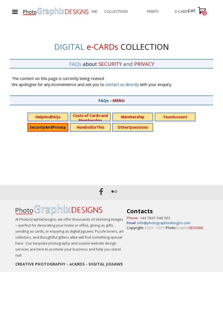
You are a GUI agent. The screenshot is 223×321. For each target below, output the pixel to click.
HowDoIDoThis (90, 127)
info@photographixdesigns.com (163, 222)
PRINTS (153, 11)
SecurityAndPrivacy (48, 127)
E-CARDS (182, 11)
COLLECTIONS (116, 11)
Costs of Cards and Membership (90, 118)
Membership (132, 117)
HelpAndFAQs (47, 117)
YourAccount (175, 117)
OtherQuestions (132, 127)
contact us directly (122, 84)
